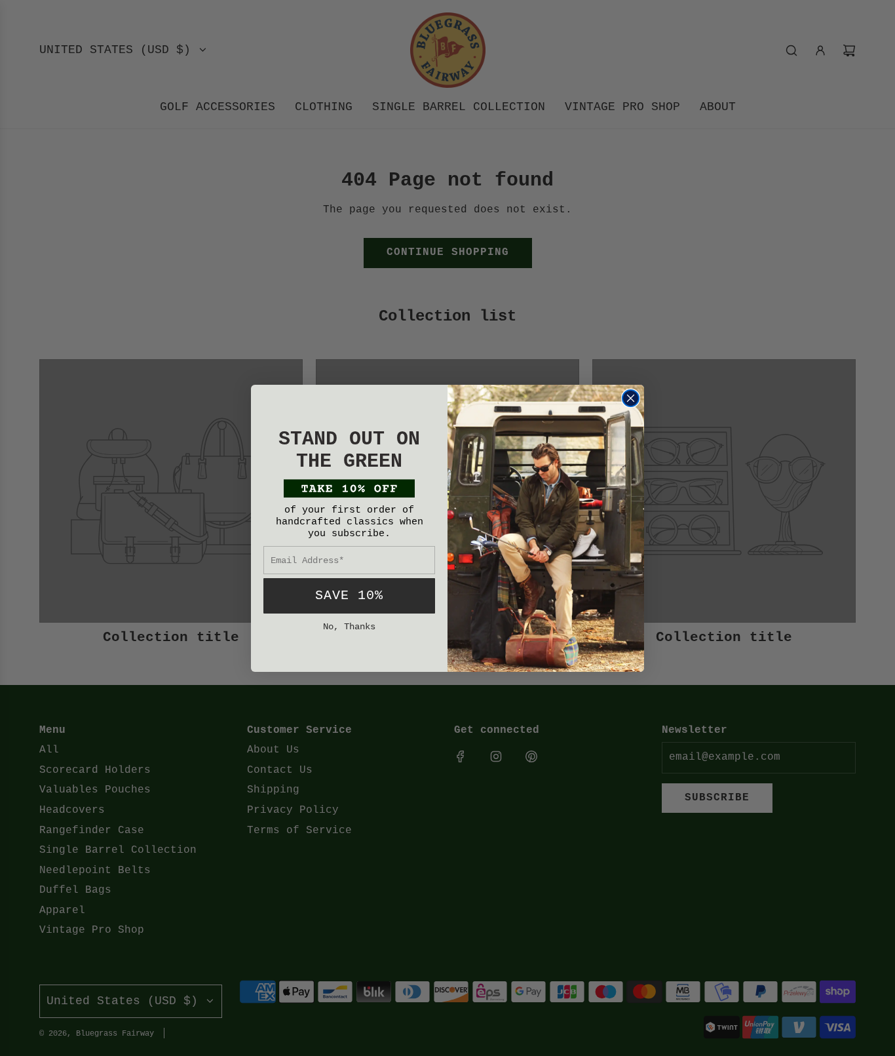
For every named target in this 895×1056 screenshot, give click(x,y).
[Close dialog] (630, 398)
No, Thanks (349, 626)
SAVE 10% (349, 595)
